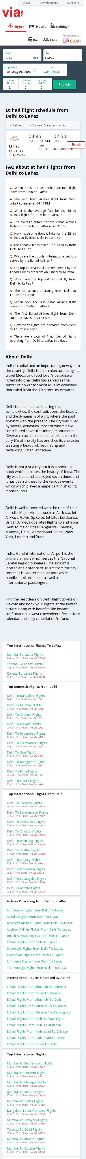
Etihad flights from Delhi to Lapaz (32, 942)
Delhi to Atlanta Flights (23, 888)
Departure (11, 67)
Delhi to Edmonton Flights (26, 869)
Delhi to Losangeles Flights (26, 878)
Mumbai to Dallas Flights (25, 1101)
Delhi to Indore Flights (23, 781)
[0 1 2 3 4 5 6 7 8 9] (26, 87)
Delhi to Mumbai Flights (24, 705)
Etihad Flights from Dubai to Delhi (32, 1044)
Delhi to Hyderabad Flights (26, 733)
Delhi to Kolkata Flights (24, 724)
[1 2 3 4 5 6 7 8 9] (10, 87)
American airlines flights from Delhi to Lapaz (40, 923)
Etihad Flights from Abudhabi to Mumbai (36, 987)
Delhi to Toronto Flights (24, 803)
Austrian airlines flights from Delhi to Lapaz (39, 929)
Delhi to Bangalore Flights (26, 696)
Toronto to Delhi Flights (24, 1129)
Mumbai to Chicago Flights (26, 1082)
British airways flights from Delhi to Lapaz (38, 936)
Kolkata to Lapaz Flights (24, 673)
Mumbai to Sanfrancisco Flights (30, 1063)
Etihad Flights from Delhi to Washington (36, 1019)
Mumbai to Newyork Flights (27, 1120)
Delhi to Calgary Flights (24, 860)
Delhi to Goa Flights (21, 752)
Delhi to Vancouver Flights (26, 822)
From (8, 53)
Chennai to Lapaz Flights (25, 664)
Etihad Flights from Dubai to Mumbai (34, 993)
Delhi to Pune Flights (22, 771)
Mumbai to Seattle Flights (25, 1092)
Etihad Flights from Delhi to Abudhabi (34, 1025)
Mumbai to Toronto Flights (26, 1073)
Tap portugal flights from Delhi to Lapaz (37, 968)
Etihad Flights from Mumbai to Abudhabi (36, 1006)
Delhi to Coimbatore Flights (27, 743)
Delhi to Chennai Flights (24, 714)
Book (76, 145)
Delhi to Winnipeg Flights (25, 841)
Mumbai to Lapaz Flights (25, 654)
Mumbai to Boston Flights (26, 1148)
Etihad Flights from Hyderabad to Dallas (36, 1038)
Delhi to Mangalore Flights (26, 762)
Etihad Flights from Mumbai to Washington (38, 1012)
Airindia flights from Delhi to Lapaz (32, 916)
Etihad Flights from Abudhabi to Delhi (34, 999)
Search (64, 84)
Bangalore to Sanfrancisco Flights (31, 1110)
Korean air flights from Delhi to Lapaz (35, 955)
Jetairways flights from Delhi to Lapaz (35, 948)
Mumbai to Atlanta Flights (26, 1139)
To (47, 53)
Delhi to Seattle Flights (23, 850)
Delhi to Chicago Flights (24, 831)
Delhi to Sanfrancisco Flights (27, 812)
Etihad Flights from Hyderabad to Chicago (37, 1031)
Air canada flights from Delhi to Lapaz (35, 910)
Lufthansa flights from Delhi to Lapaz (34, 961)
